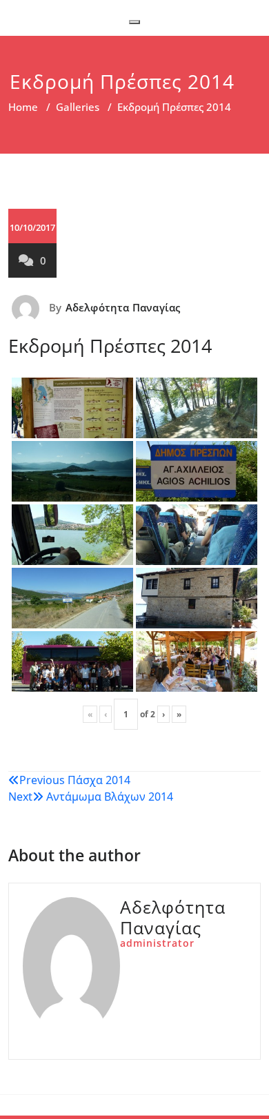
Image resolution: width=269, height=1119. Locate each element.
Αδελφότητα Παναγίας (123, 307)
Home (23, 107)
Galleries (77, 107)
